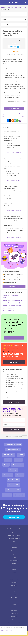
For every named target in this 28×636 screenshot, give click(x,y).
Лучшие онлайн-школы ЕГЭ (14, 623)
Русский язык (14, 547)
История (8, 460)
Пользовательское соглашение (8, 630)
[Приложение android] (14, 541)
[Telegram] (15, 120)
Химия (6, 465)
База (15, 557)
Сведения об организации (14, 538)
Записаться (13, 362)
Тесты (14, 601)
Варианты (14, 604)
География (20, 475)
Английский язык (17, 465)
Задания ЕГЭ (14, 597)
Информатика (8, 475)
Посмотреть (12, 46)
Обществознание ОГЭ (13, 490)
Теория (14, 594)
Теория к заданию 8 (8, 310)
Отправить (13, 429)
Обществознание (8, 454)
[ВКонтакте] (8, 120)
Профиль (15, 554)
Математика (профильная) (13, 444)
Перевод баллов (14, 613)
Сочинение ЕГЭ (14, 616)
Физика (21, 454)
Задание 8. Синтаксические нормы (12, 300)
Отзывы (14, 619)
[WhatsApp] (17, 120)
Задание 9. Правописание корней (12, 305)
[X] (10, 120)
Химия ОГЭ (7, 495)
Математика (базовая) (13, 449)
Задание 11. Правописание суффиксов (13, 303)
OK (13, 633)
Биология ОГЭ (19, 495)
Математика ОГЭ (13, 485)
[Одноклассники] (12, 120)
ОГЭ (14, 591)
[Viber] (20, 121)
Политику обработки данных (13, 629)
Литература (13, 470)
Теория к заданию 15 (8, 308)
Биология (18, 460)
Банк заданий (14, 610)
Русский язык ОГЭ (13, 480)
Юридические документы (14, 535)
